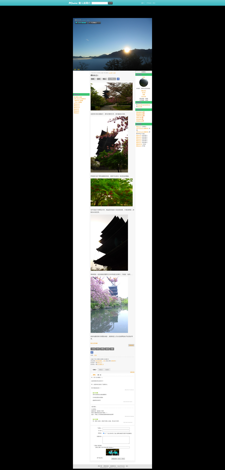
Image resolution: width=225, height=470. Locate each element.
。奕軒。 (94, 375)
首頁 (75, 69)
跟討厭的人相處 (78, 97)
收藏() (107, 369)
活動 (78, 69)
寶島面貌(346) (139, 112)
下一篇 (113, 72)
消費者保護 (106, 466)
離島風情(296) (139, 114)
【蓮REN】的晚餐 (78, 100)
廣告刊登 (100, 466)
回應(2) (94, 369)
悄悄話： (100, 433)
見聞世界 (113, 360)
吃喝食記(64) (139, 121)
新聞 (142, 3)
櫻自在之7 (76, 112)
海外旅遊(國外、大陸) (100, 360)
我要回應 (132, 372)
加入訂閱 (139, 106)
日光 (95, 355)
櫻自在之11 (77, 105)
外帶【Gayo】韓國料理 (142, 128)
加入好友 (143, 96)
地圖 (144, 94)
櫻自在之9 (76, 109)
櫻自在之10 (77, 107)
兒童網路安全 (113, 466)
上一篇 (110, 72)
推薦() (101, 369)
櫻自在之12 (139, 144)
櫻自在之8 (138, 135)
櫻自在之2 (99, 362)
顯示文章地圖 (94, 343)
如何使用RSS (146, 105)
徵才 (127, 466)
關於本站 (143, 90)
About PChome (121, 466)
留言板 (143, 92)
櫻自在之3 (138, 140)
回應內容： (100, 436)
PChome (149, 3)
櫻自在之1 (138, 142)
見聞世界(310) (139, 115)
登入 (154, 3)
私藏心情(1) (139, 117)
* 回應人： (100, 428)
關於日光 (78, 20)
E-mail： (100, 430)
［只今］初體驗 (78, 102)
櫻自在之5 (138, 137)
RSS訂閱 (139, 105)
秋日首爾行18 (100, 364)
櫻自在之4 (138, 139)
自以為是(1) (139, 119)
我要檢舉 (131, 345)
